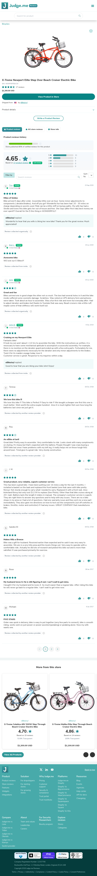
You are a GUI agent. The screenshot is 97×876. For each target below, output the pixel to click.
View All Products (13, 754)
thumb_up (79, 236)
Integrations (7, 794)
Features (5, 787)
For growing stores (26, 791)
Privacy (20, 872)
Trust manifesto (45, 800)
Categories (62, 827)
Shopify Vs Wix (64, 811)
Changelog (81, 798)
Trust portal (44, 796)
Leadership (25, 825)
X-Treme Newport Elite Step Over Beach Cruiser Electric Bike (39, 80)
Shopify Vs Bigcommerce (63, 787)
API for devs (81, 794)
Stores (60, 824)
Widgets (5, 791)
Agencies (80, 787)
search (79, 15)
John (11, 280)
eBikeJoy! (24, 102)
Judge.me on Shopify (63, 781)
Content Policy (51, 872)
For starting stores (25, 785)
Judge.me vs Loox (7, 822)
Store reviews (8, 784)
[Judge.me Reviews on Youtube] (52, 769)
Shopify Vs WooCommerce (64, 794)
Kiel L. (12, 245)
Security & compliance (44, 791)
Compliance (40, 872)
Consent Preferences (77, 872)
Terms (14, 872)
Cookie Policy (63, 872)
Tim (11, 185)
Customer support (43, 785)
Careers (24, 828)
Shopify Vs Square (62, 806)
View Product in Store (48, 96)
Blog (78, 780)
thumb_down (88, 236)
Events (79, 784)
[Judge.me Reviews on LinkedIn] (46, 769)
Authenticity (29, 872)
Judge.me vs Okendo (7, 835)
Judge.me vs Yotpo (7, 829)
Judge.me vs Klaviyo (7, 841)
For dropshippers (28, 780)
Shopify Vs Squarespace (63, 800)
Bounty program (46, 824)
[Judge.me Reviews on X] (41, 769)
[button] (85, 754)
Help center (81, 791)
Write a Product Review (48, 118)
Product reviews (9, 780)
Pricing (42, 780)
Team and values (28, 821)
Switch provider (8, 846)
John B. (12, 325)
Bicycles (5, 24)
